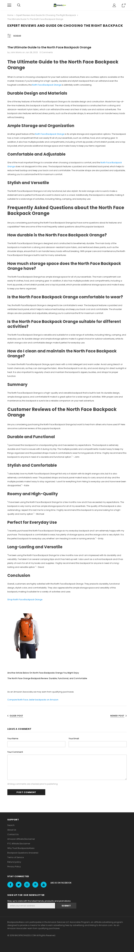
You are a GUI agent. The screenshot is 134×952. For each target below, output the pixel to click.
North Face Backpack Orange (46, 84)
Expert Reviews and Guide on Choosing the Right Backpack (46, 15)
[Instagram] (27, 885)
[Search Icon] (18, 5)
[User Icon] (114, 5)
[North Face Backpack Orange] (26, 636)
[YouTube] (44, 885)
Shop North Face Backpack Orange (24, 599)
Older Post (16, 715)
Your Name (12, 738)
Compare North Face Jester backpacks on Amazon (32, 699)
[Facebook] (10, 885)
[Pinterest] (35, 885)
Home (10, 15)
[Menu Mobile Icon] (9, 5)
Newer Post (117, 715)
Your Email (74, 738)
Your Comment (15, 752)
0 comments (46, 52)
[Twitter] (19, 885)
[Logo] (60, 5)
